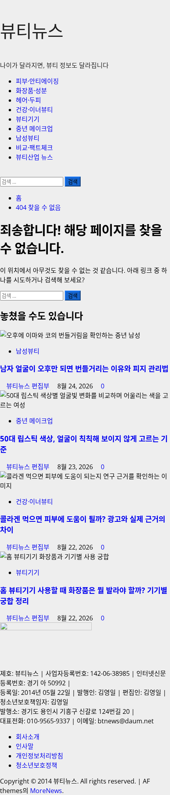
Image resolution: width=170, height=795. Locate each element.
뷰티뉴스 (31, 31)
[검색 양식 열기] (2, 172)
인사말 (25, 746)
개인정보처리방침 (39, 755)
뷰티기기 (28, 119)
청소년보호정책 (36, 765)
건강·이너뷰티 (34, 109)
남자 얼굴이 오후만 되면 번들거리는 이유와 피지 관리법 (84, 368)
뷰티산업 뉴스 (34, 157)
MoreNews (46, 790)
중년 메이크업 (34, 128)
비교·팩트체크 (34, 147)
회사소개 (28, 736)
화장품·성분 (31, 90)
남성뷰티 (28, 138)
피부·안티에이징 (37, 81)
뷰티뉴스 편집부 (28, 386)
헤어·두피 (28, 100)
